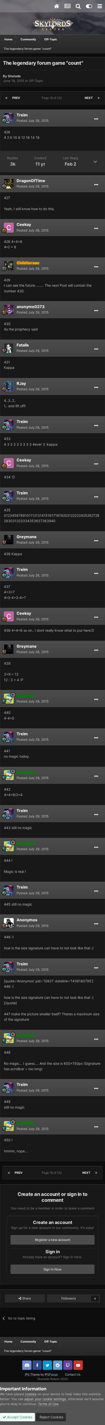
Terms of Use (48, 1404)
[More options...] (96, 119)
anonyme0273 (31, 306)
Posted (33, 121)
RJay (21, 383)
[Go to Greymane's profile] (9, 540)
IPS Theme (32, 1374)
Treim (22, 114)
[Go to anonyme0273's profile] (9, 309)
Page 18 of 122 (52, 98)
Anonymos (27, 919)
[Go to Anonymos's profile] (9, 923)
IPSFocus (51, 1374)
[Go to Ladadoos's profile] (9, 699)
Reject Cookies (51, 1417)
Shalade (14, 76)
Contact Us (72, 1374)
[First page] (6, 98)
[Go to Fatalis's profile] (9, 348)
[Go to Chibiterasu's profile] (9, 266)
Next (89, 98)
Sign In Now (52, 1269)
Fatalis (23, 345)
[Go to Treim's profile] (9, 118)
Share (26, 1298)
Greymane (27, 536)
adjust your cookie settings (45, 1399)
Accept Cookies (19, 1417)
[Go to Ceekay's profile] (9, 228)
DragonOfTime (31, 180)
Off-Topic (36, 81)
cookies (31, 1394)
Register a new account (52, 1240)
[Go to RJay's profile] (9, 386)
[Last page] (98, 98)
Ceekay (24, 224)
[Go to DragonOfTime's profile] (9, 183)
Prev (16, 98)
